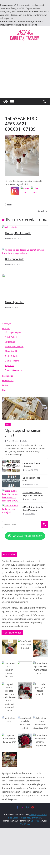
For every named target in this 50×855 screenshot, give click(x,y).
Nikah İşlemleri (14, 302)
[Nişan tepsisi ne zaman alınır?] (25, 408)
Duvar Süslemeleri (13, 370)
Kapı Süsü (9, 365)
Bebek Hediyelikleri (14, 346)
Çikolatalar (10, 341)
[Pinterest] (25, 191)
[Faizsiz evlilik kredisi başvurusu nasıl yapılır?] (11, 495)
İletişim (5, 385)
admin (24, 441)
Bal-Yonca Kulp (14, 259)
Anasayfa (6, 323)
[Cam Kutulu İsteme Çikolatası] (11, 466)
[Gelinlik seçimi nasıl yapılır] (11, 481)
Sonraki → (43, 211)
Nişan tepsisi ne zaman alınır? (23, 433)
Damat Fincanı (12, 360)
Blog (4, 390)
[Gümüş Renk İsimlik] (10, 227)
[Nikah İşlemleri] (25, 275)
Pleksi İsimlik (11, 351)
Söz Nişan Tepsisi (13, 332)
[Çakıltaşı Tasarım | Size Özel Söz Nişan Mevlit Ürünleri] (5, 101)
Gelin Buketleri (12, 356)
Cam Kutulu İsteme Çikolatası (31, 465)
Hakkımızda (7, 380)
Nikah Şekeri (11, 337)
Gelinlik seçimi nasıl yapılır (31, 479)
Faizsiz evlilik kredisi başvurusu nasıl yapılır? (33, 494)
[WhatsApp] (35, 191)
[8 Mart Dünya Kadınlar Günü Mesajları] (11, 510)
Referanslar (7, 375)
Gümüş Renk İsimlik (18, 233)
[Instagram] (14, 191)
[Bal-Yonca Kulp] (25, 249)
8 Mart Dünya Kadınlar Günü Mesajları (33, 508)
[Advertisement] (25, 71)
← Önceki (7, 204)
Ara (44, 524)
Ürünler (6, 328)
